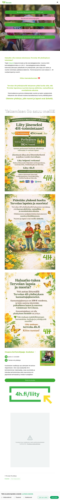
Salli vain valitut (43, 497)
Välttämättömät (7, 497)
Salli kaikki (54, 497)
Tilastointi (18, 497)
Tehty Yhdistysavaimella (15, 478)
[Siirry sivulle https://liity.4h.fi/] (30, 395)
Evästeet (7, 478)
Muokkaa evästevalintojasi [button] (33, 444)
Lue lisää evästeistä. (27, 494)
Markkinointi (28, 497)
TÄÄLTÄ (11, 63)
